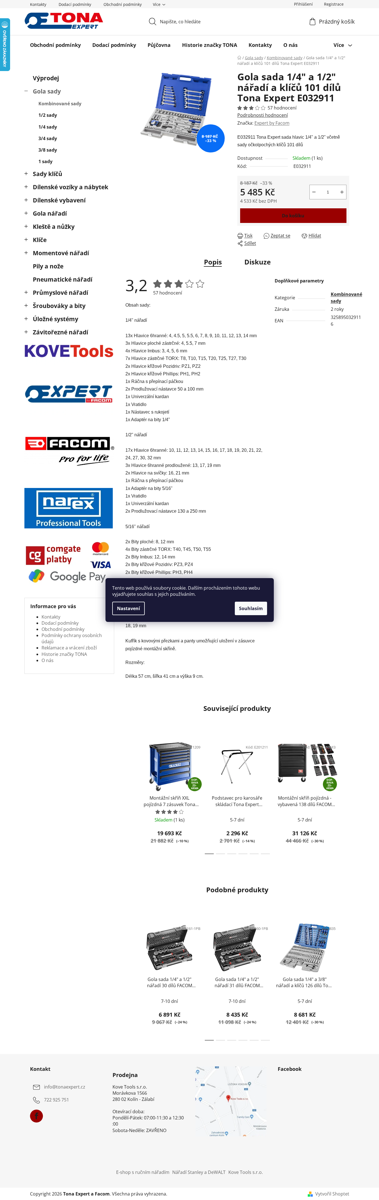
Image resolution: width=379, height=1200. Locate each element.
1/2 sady (47, 115)
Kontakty (38, 4)
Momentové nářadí (61, 253)
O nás (48, 660)
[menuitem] (55, 44)
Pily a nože (48, 266)
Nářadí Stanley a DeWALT (199, 1172)
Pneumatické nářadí (62, 279)
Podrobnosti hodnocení (262, 115)
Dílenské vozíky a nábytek (70, 187)
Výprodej (46, 78)
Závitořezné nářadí (60, 332)
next (344, 795)
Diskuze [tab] (257, 261)
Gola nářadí (50, 213)
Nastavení (128, 608)
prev (129, 795)
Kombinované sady (59, 104)
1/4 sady (47, 127)
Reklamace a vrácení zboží (69, 648)
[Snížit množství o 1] (314, 192)
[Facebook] (36, 1116)
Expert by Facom (272, 123)
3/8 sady (47, 150)
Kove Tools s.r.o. (245, 1172)
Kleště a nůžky (54, 227)
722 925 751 (56, 1100)
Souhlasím (251, 608)
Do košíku (293, 216)
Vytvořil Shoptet (332, 1194)
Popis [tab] (213, 261)
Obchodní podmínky (123, 4)
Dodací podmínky (75, 4)
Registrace (334, 4)
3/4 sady (47, 138)
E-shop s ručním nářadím (142, 1172)
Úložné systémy (55, 319)
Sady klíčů (47, 174)
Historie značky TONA (64, 654)
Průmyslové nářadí (60, 292)
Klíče (40, 240)
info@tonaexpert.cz (64, 1087)
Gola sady (47, 91)
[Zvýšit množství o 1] (342, 192)
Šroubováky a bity (59, 306)
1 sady (45, 161)
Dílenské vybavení (59, 200)
